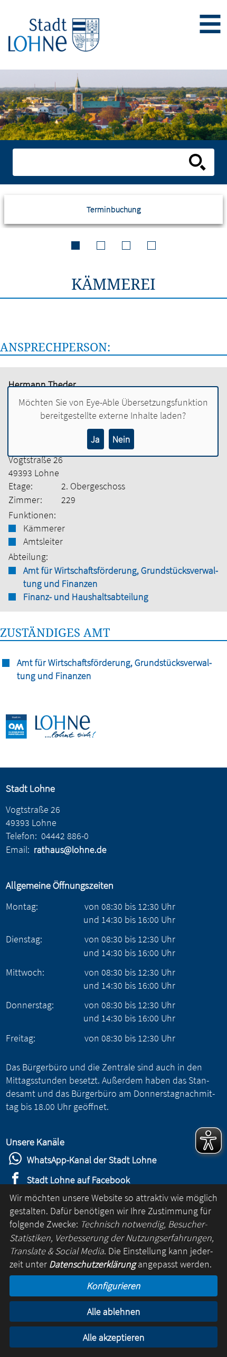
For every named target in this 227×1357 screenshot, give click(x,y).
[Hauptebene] (53, 34)
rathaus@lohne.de (70, 849)
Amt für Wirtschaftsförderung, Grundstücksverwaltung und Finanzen (120, 576)
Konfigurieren (113, 1286)
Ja (95, 439)
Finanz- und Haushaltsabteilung (85, 597)
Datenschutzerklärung (92, 1264)
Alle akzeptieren (114, 1337)
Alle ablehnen (113, 1311)
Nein (121, 439)
